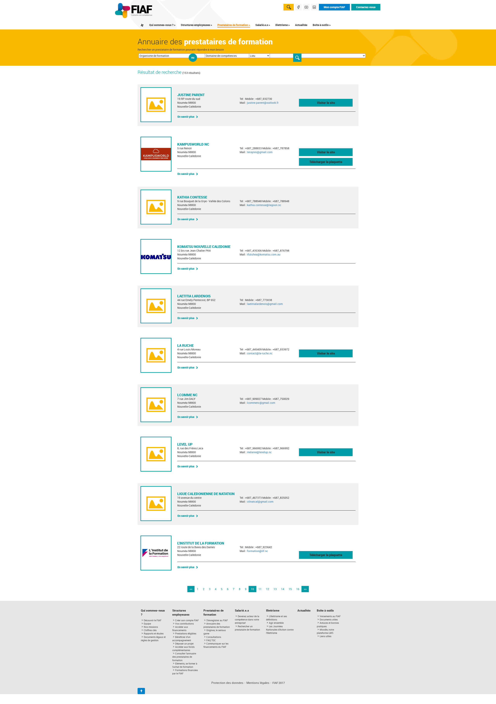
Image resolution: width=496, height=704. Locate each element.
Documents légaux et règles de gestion (153, 638)
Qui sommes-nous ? (153, 612)
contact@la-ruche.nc (259, 353)
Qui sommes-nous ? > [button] (162, 25)
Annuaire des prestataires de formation (216, 625)
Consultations (213, 636)
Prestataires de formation (213, 612)
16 (297, 589)
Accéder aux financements (180, 628)
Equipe (147, 623)
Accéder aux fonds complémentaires (183, 648)
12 (267, 589)
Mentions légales (257, 683)
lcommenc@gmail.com (261, 403)
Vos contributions (184, 623)
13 (275, 589)
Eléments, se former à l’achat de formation (184, 665)
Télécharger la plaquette (325, 162)
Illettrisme (272, 610)
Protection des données (227, 683)
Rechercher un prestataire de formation (247, 628)
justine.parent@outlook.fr (263, 102)
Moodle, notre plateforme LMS (325, 631)
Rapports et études (154, 633)
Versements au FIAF (330, 616)
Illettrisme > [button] (282, 25)
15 (290, 589)
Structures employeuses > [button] (196, 25)
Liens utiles (325, 636)
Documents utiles (329, 619)
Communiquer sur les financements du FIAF (215, 645)
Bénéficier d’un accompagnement (181, 638)
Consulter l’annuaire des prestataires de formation (184, 657)
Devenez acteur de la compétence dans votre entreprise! (247, 619)
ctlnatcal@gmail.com (260, 501)
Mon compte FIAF (334, 7)
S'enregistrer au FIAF (217, 620)
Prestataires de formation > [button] (233, 25)
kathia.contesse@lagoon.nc (264, 205)
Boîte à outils (325, 610)
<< (191, 589)
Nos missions (151, 626)
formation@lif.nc (257, 551)
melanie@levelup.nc (259, 452)
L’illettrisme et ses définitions (276, 618)
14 (282, 589)
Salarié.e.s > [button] (262, 25)
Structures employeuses (180, 612)
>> (305, 589)
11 (260, 589)
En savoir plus (185, 116)
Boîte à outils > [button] (322, 25)
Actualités (301, 25)
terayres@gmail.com (259, 152)
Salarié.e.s (242, 610)
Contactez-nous (365, 7)
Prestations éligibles (185, 633)
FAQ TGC (211, 640)
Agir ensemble (276, 622)
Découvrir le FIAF (152, 620)
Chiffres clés (150, 630)
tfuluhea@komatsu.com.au (263, 254)
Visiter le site (326, 103)
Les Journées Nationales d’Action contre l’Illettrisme (280, 629)
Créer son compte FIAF (187, 620)
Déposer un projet (184, 643)
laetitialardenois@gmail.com (265, 304)
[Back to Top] (141, 691)
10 (252, 589)
